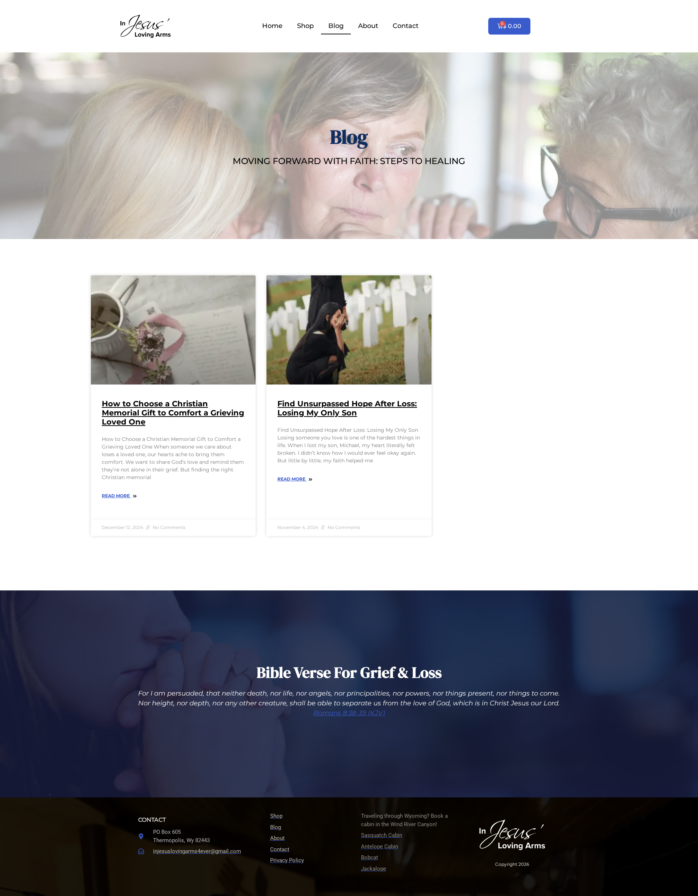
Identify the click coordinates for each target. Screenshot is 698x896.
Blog (336, 26)
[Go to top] (687, 818)
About (368, 26)
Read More (116, 495)
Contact (405, 26)
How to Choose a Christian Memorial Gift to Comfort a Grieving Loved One (173, 412)
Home (272, 26)
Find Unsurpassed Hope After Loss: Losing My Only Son (347, 408)
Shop (305, 26)
